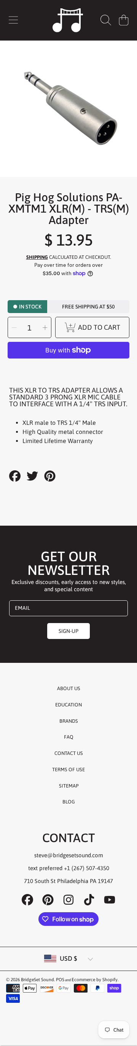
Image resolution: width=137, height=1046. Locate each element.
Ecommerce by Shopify (95, 979)
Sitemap (68, 786)
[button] (13, 20)
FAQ (68, 737)
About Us (68, 688)
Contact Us (68, 753)
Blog (68, 802)
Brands (68, 721)
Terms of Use (68, 769)
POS (60, 979)
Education (68, 705)
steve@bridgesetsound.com (68, 855)
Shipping (37, 257)
